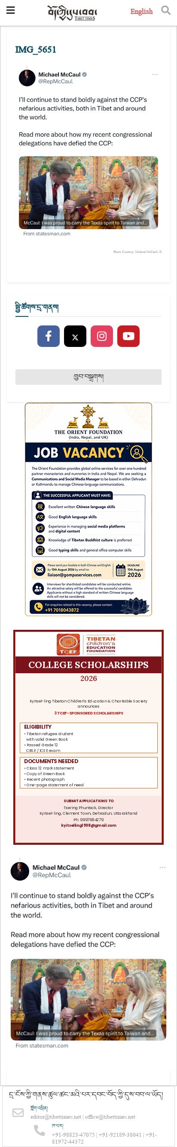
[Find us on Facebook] (48, 336)
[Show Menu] (10, 13)
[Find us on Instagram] (102, 336)
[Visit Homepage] (72, 13)
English (142, 12)
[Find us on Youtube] (128, 336)
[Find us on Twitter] (75, 336)
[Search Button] (166, 13)
